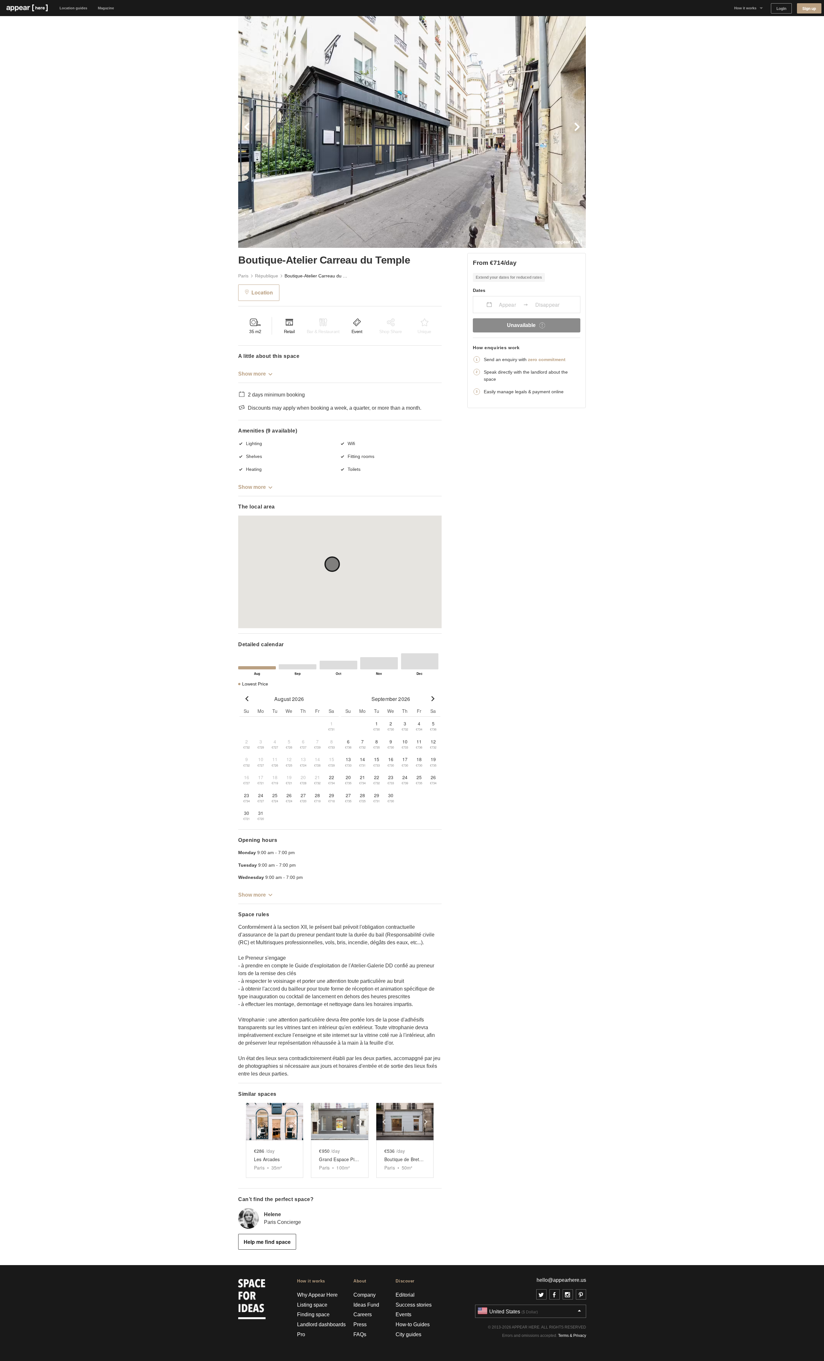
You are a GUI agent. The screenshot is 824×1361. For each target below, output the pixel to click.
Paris (243, 275)
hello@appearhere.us (561, 1280)
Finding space (313, 1314)
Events (403, 1314)
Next (499, 132)
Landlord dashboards (321, 1324)
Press (360, 1324)
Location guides (73, 8)
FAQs (359, 1334)
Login (781, 8)
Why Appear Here (317, 1295)
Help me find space (267, 1241)
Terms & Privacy (572, 1335)
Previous (325, 132)
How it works (745, 8)
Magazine (106, 8)
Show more (252, 374)
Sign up (809, 8)
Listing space (312, 1305)
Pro (301, 1334)
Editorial (405, 1295)
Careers (362, 1314)
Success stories (414, 1305)
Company (364, 1295)
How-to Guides (413, 1324)
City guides (408, 1334)
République (266, 275)
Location (262, 292)
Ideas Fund (366, 1305)
